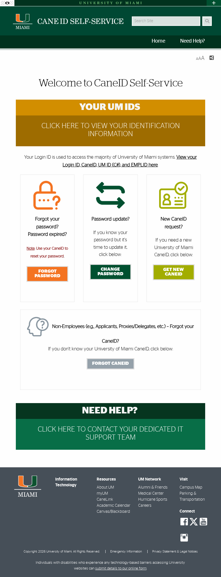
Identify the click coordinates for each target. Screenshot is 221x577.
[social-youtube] (203, 522)
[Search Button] (207, 21)
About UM (105, 487)
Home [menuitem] (158, 41)
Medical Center (151, 493)
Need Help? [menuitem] (192, 41)
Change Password (110, 271)
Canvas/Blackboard (113, 512)
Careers (144, 506)
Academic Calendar (113, 506)
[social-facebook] (184, 522)
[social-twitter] (193, 521)
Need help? (110, 410)
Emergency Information (126, 551)
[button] (208, 561)
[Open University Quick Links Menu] (214, 3)
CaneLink (105, 500)
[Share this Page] (211, 59)
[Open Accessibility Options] (7, 3)
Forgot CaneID (110, 363)
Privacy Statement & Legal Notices (175, 551)
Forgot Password (47, 273)
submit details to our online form (120, 568)
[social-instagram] (184, 538)
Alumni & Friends (152, 487)
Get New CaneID (173, 271)
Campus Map (191, 487)
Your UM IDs (109, 107)
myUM (102, 493)
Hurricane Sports (152, 500)
